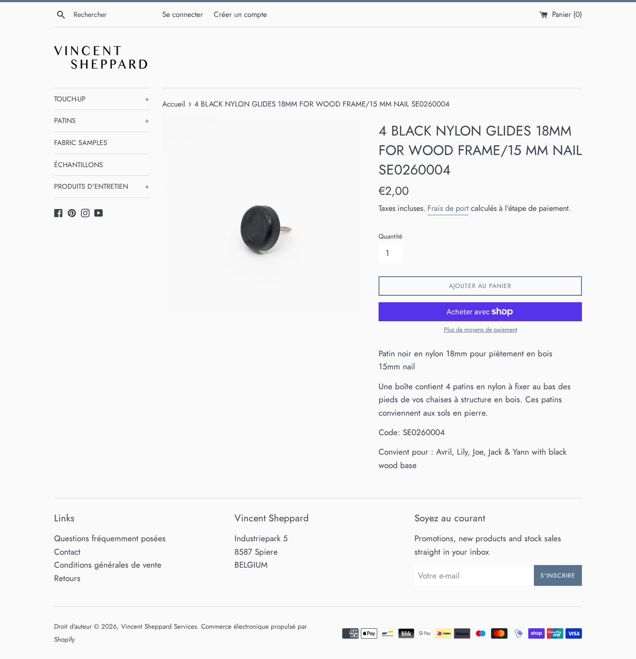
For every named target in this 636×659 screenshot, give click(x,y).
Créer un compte (240, 14)
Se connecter (182, 14)
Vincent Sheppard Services (159, 626)
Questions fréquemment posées (110, 538)
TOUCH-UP (101, 99)
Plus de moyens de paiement (480, 329)
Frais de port (448, 208)
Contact (67, 552)
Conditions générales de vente (107, 565)
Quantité (390, 236)
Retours (67, 578)
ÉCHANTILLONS (78, 165)
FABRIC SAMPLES (80, 143)
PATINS (101, 121)
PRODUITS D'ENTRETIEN (101, 186)
